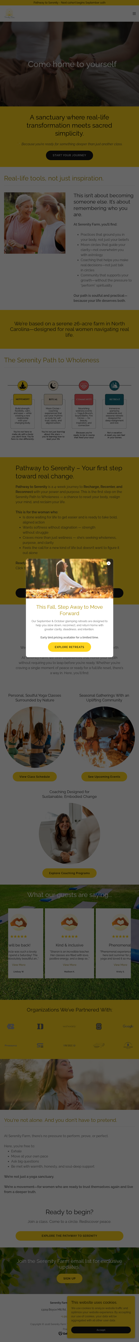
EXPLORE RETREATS (69, 647)
